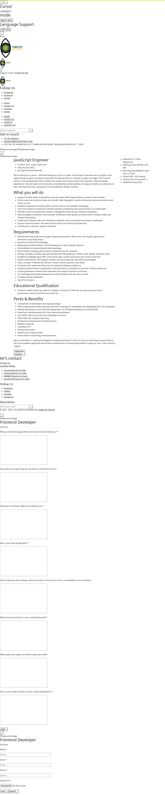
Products (8, 108)
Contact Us (9, 106)
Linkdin (7, 98)
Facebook (8, 95)
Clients (7, 111)
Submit (12, 791)
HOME (7, 116)
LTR (2, 29)
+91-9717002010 (11, 138)
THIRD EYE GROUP (46, 410)
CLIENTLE (8, 122)
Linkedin (8, 394)
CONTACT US (10, 125)
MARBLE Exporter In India (15, 376)
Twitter (7, 391)
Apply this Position (19, 353)
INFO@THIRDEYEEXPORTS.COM (18, 141)
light (3, 20)
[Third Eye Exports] (11, 47)
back (3, 791)
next (3, 729)
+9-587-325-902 (21, 73)
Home (6, 103)
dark (9, 20)
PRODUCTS (9, 119)
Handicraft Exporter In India (16, 379)
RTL (8, 29)
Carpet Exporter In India (15, 370)
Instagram (8, 92)
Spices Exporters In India (15, 373)
